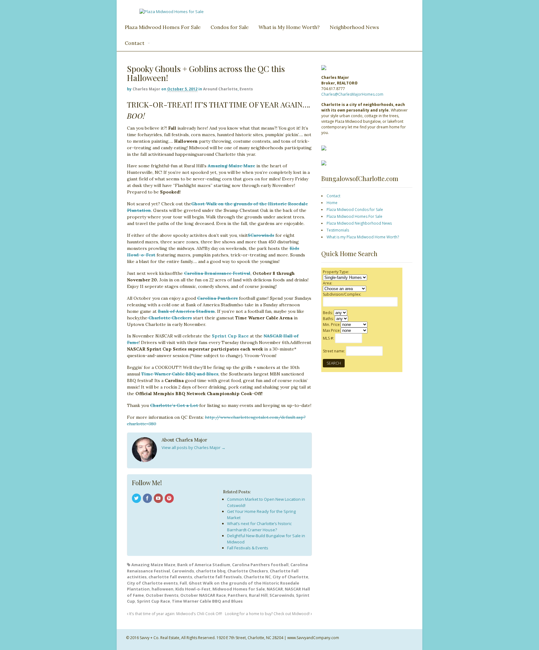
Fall (183, 583)
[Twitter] (137, 498)
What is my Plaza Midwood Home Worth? (363, 237)
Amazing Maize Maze (231, 166)
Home (332, 202)
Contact (134, 43)
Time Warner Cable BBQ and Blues (207, 601)
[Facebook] (148, 498)
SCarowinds (282, 595)
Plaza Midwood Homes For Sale (163, 27)
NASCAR (275, 589)
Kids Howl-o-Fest (193, 589)
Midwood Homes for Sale (238, 589)
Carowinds (183, 571)
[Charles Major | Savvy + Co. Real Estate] (171, 11)
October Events (162, 595)
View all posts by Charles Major (194, 447)
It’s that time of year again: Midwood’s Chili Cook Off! (175, 613)
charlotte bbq (211, 571)
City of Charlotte (290, 577)
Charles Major (146, 89)
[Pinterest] (170, 498)
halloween (162, 589)
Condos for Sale (230, 27)
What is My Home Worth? (289, 27)
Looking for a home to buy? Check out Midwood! (268, 613)
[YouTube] (159, 498)
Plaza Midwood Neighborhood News (359, 223)
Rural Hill (258, 595)
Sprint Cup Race (230, 336)
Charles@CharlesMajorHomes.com (352, 94)
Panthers (237, 595)
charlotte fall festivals (218, 577)
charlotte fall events (170, 577)
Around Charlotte (220, 89)
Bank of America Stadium (186, 311)
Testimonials (338, 230)
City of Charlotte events (152, 583)
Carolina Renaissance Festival (217, 273)
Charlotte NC (257, 577)
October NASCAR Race (203, 595)
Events (246, 89)
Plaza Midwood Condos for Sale (355, 209)
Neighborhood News (354, 27)
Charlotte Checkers (169, 318)
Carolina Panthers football (260, 564)
